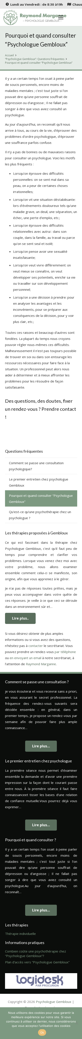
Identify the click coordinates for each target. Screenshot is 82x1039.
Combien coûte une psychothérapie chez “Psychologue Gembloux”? (35, 953)
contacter (35, 645)
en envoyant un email (25, 658)
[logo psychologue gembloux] (34, 17)
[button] (61, 17)
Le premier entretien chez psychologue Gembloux (38, 482)
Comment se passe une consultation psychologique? (36, 466)
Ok (42, 1032)
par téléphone (65, 652)
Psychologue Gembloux (53, 1001)
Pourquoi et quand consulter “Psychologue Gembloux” (41, 498)
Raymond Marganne (41, 664)
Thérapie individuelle (20, 933)
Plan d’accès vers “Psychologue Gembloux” (37, 962)
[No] (76, 1023)
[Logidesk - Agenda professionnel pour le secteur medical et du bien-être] (41, 981)
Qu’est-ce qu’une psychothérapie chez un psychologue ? (40, 515)
